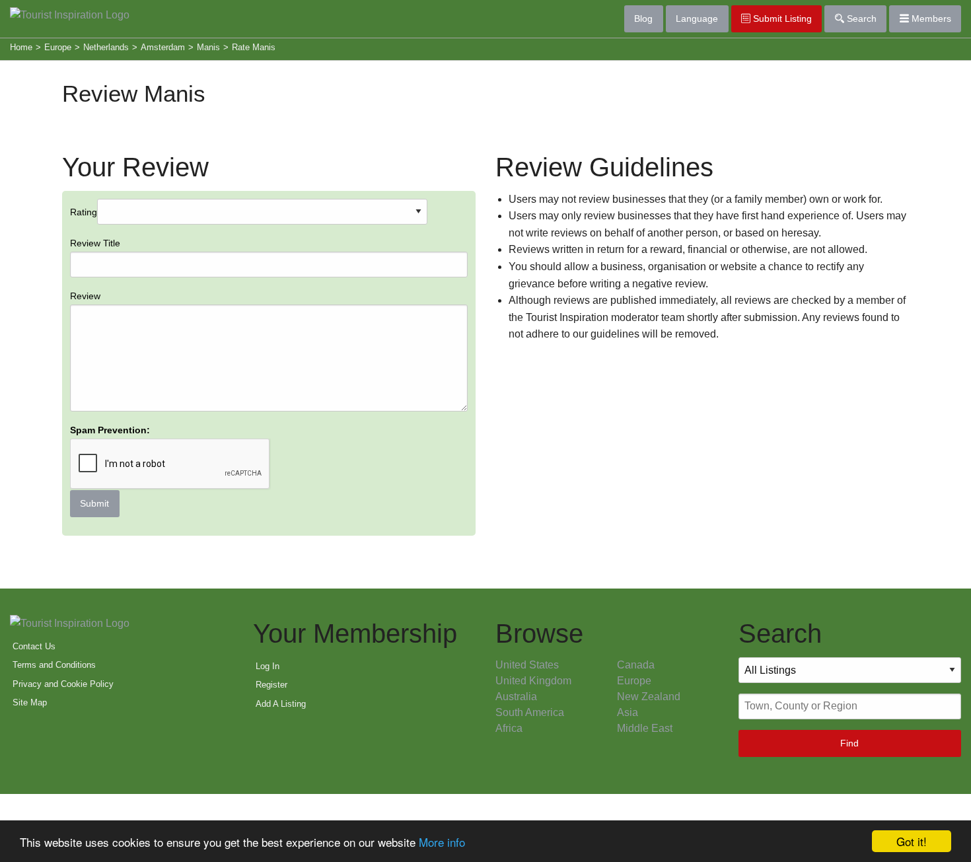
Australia (516, 696)
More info (442, 842)
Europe (634, 680)
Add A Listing (281, 704)
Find (849, 743)
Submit (94, 503)
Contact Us (34, 646)
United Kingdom (533, 680)
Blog (643, 18)
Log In (267, 666)
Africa (508, 728)
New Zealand (648, 696)
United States (527, 664)
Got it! (911, 841)
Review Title (95, 243)
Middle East (644, 728)
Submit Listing (781, 18)
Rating (110, 358)
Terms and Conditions (54, 665)
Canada (636, 664)
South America (529, 712)
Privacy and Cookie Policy (63, 684)
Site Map (30, 702)
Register (271, 685)
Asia (627, 712)
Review (85, 296)
